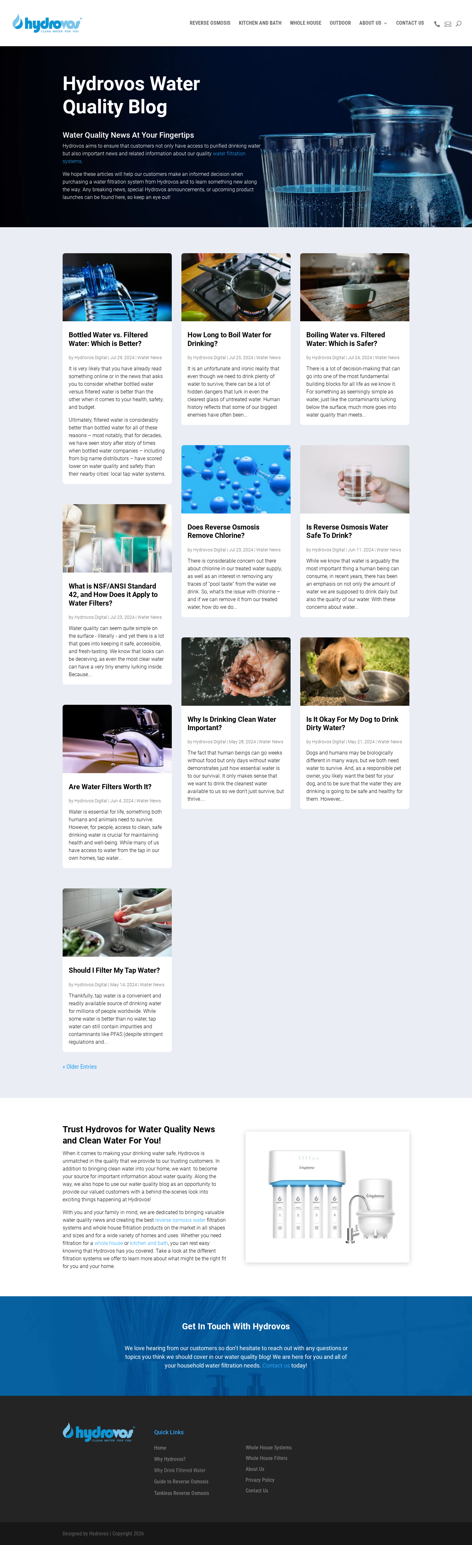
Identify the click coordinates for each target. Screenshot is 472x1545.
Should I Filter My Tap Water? (114, 970)
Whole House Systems (269, 1448)
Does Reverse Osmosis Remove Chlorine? (223, 531)
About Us (255, 1469)
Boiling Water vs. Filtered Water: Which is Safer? (345, 339)
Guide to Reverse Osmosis (181, 1482)
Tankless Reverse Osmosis (181, 1493)
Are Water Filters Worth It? (110, 787)
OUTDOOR (340, 23)
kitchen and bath (149, 1243)
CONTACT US (410, 23)
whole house (108, 1243)
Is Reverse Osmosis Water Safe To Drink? (347, 531)
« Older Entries (80, 1066)
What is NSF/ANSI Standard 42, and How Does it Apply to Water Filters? (113, 594)
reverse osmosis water (180, 1220)
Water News (149, 357)
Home (160, 1448)
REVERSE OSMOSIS (210, 23)
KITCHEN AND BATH (260, 23)
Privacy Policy (260, 1480)
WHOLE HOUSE (305, 23)
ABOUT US (370, 23)
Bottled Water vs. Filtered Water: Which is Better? (108, 339)
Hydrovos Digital (90, 357)
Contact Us (257, 1491)
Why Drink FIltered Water (179, 1470)
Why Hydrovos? (170, 1459)
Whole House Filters (266, 1458)
